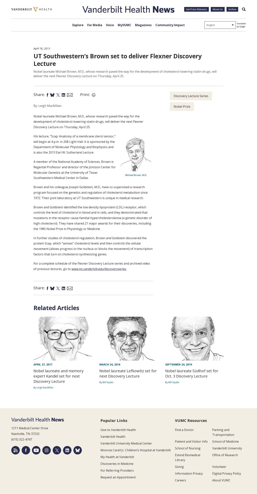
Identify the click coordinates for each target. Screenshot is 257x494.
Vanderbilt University (227, 448)
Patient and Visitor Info (191, 441)
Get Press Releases (196, 9)
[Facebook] (26, 450)
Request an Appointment (118, 477)
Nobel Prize (182, 106)
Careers (180, 480)
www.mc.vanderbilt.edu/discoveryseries (98, 269)
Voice (110, 25)
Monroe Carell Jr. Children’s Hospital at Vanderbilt (135, 450)
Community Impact (170, 25)
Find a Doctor (184, 430)
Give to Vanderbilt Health (118, 430)
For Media (94, 25)
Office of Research (225, 455)
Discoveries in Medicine (116, 464)
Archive (232, 9)
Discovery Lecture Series (191, 96)
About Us (218, 9)
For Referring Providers (117, 470)
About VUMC (221, 480)
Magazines (143, 25)
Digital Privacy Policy (226, 473)
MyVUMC (124, 25)
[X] (57, 450)
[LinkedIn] (67, 450)
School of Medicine (225, 441)
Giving (179, 467)
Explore (78, 25)
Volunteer (219, 467)
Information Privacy (189, 473)
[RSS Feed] (15, 450)
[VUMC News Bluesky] (77, 450)
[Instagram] (46, 450)
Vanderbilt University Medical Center (126, 443)
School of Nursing (188, 448)
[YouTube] (36, 450)
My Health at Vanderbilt (117, 457)
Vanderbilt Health (112, 437)
